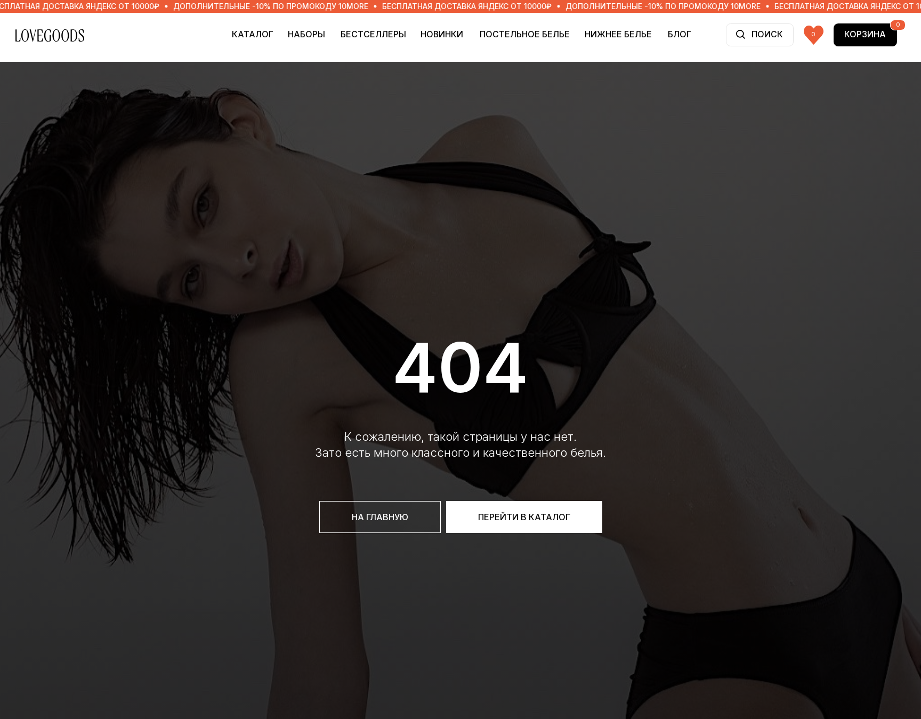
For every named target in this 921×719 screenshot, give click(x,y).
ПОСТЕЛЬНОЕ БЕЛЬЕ (525, 34)
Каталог (252, 34)
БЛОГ (679, 34)
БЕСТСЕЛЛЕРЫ (373, 34)
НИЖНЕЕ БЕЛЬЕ (618, 34)
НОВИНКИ (442, 34)
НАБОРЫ (306, 34)
